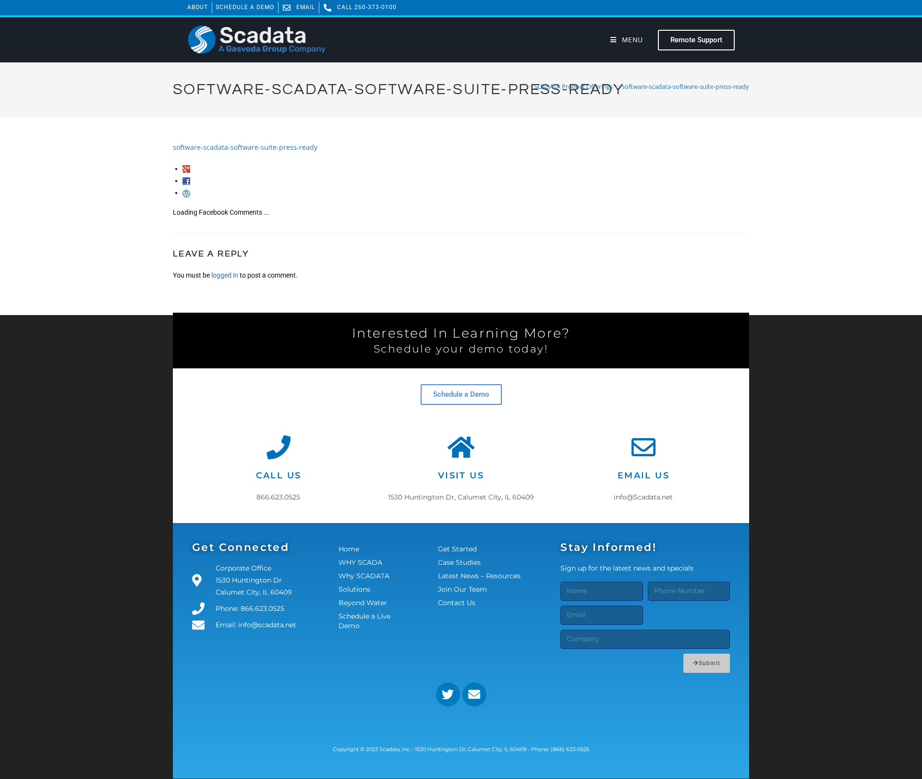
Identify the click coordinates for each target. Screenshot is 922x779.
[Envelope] (474, 694)
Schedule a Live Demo (364, 621)
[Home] (522, 86)
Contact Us (456, 602)
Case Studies (459, 562)
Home (349, 549)
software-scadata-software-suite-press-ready (685, 86)
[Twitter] (448, 694)
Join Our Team (462, 589)
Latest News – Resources (479, 576)
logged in (224, 275)
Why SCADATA (364, 576)
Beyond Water (363, 602)
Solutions (354, 589)
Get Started (457, 549)
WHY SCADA (360, 562)
